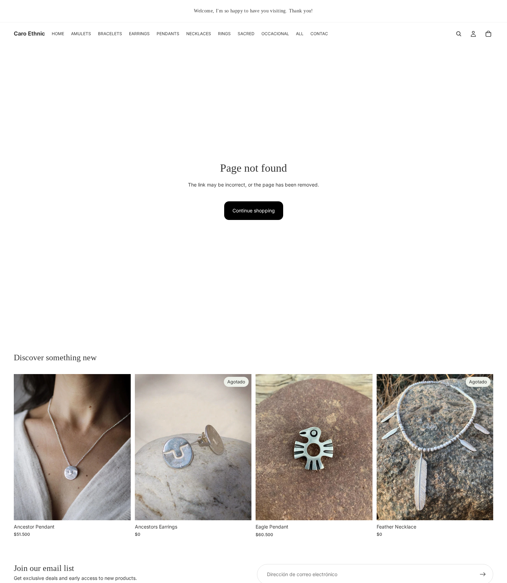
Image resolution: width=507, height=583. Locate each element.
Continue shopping (253, 210)
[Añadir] (120, 509)
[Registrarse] (483, 574)
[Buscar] (458, 33)
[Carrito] (488, 33)
